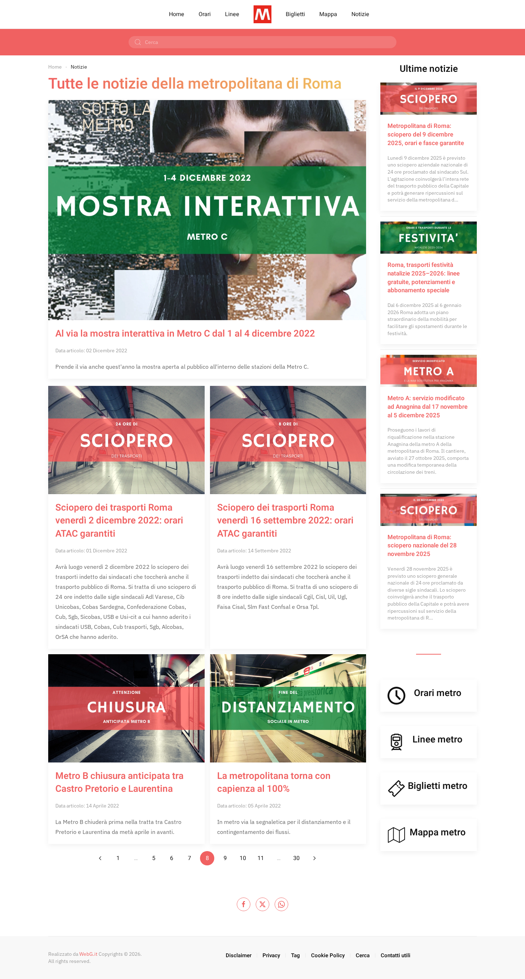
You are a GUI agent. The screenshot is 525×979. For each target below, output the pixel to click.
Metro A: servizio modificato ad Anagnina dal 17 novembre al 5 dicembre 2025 (428, 407)
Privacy (271, 955)
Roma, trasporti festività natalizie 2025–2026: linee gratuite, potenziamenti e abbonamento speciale (424, 277)
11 (261, 858)
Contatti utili (395, 955)
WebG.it (88, 954)
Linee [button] (232, 14)
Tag (295, 955)
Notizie (360, 14)
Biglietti (295, 14)
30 (296, 858)
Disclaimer (238, 955)
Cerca (363, 955)
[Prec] (100, 858)
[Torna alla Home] (262, 14)
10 (243, 858)
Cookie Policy (328, 955)
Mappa (328, 14)
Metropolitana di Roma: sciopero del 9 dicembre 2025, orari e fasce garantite (426, 134)
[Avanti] (314, 858)
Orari (205, 14)
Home (176, 14)
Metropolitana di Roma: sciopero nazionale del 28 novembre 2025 (422, 546)
